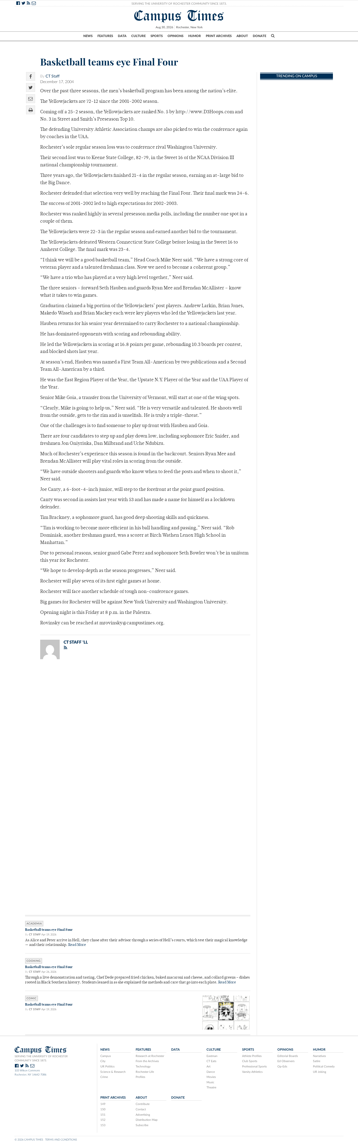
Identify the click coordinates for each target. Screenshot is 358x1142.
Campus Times (179, 15)
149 (102, 1104)
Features (105, 36)
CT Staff (53, 76)
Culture (138, 36)
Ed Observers (285, 1061)
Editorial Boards (287, 1056)
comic (32, 998)
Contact (141, 1109)
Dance (211, 1071)
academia (34, 923)
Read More (77, 945)
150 (102, 1109)
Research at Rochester (150, 1056)
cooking (34, 961)
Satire (316, 1061)
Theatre (211, 1087)
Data (122, 36)
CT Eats (211, 1061)
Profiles (140, 1076)
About (242, 36)
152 (102, 1119)
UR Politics (107, 1066)
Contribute (143, 1104)
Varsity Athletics (252, 1071)
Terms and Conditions (61, 1139)
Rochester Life (145, 1071)
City (102, 1061)
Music (210, 1082)
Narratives (319, 1056)
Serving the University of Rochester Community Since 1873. (179, 3)
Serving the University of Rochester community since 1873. (41, 1058)
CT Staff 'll (76, 642)
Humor (194, 36)
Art (208, 1066)
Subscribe (142, 1125)
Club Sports (249, 1061)
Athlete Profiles (252, 1056)
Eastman (212, 1056)
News (88, 36)
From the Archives (147, 1061)
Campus (105, 1056)
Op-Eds (282, 1066)
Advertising (143, 1114)
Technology (143, 1066)
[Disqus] (137, 726)
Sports (157, 36)
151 (102, 1114)
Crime (104, 1076)
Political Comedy (324, 1066)
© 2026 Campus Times (29, 1139)
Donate (259, 36)
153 (102, 1125)
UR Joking (319, 1071)
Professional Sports (254, 1066)
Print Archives (219, 36)
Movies (211, 1076)
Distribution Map (147, 1119)
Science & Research (113, 1071)
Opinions (175, 36)
